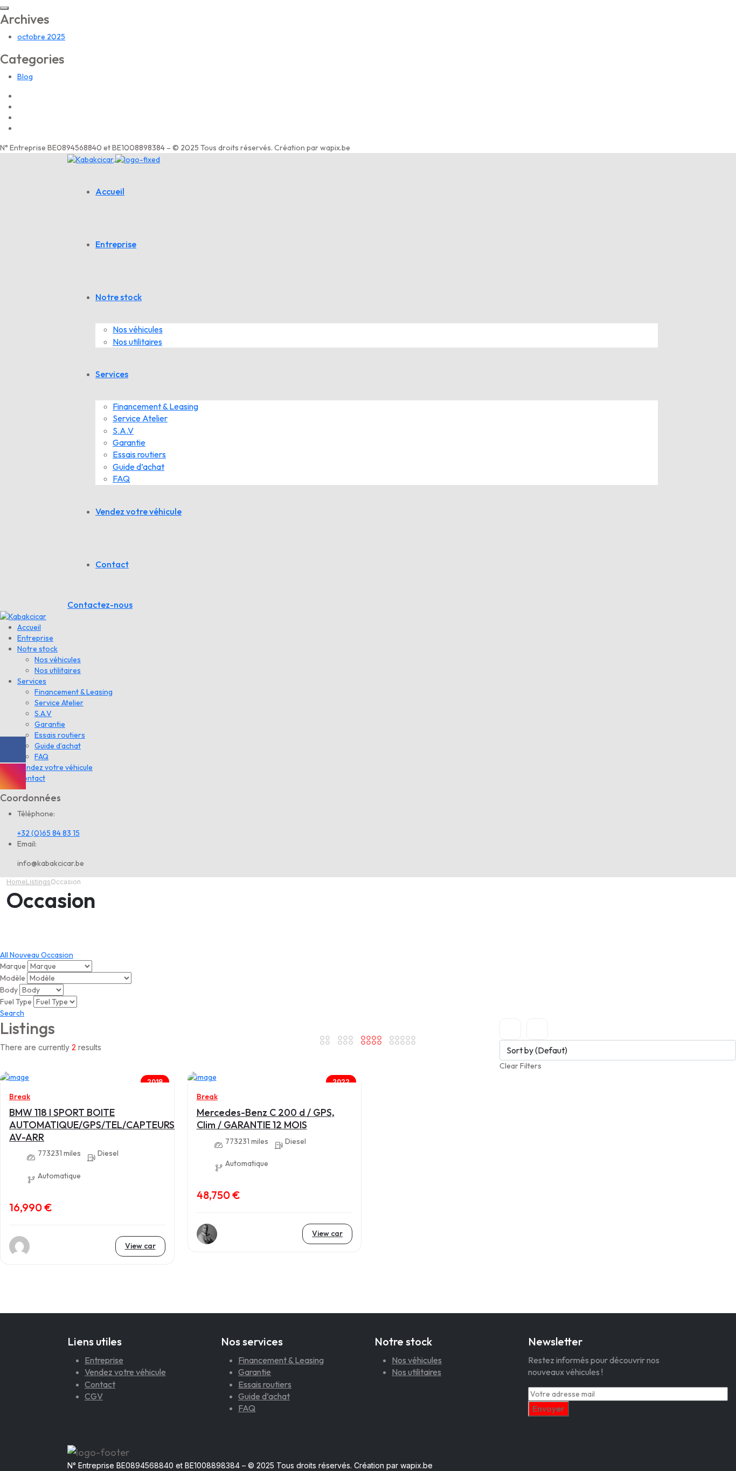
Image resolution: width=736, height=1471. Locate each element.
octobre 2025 (41, 36)
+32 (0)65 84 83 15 (48, 833)
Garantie (129, 442)
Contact (112, 564)
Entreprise (115, 244)
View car (140, 1246)
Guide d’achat (138, 466)
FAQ (121, 478)
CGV (94, 1396)
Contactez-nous (100, 604)
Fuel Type (16, 1002)
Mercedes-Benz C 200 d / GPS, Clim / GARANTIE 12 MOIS (266, 1118)
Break (19, 1096)
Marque (13, 966)
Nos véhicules (138, 329)
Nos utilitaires (137, 341)
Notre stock (118, 297)
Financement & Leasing (155, 406)
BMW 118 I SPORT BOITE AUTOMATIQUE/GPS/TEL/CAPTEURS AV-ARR (92, 1124)
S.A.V (123, 430)
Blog (25, 76)
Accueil (109, 191)
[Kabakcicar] (113, 158)
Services (111, 374)
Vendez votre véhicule (138, 511)
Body (9, 990)
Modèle (12, 978)
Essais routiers (139, 454)
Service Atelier (140, 418)
